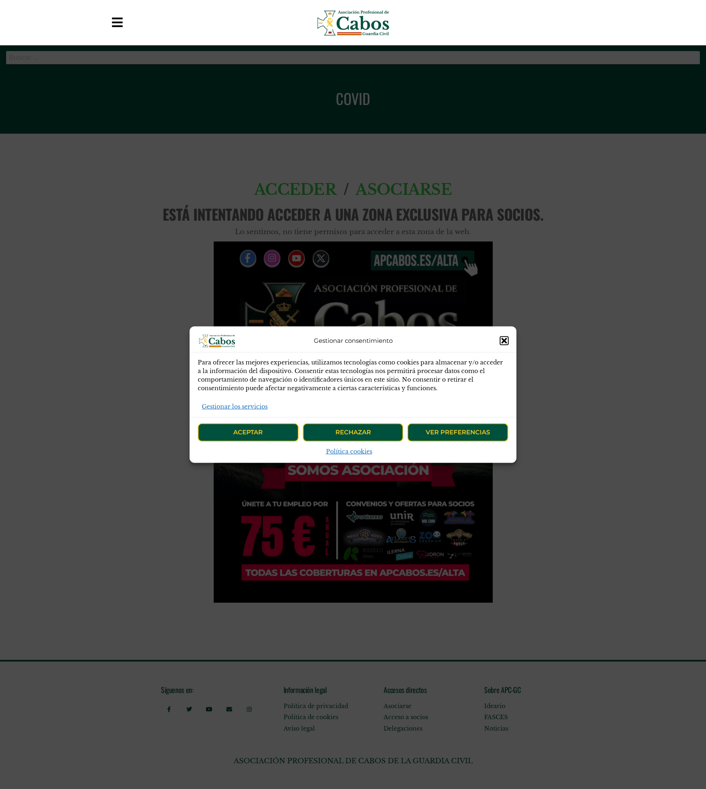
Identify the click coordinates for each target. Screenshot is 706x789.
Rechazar (353, 432)
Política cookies (349, 451)
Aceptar (248, 432)
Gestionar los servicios (235, 406)
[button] (504, 340)
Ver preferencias (458, 432)
